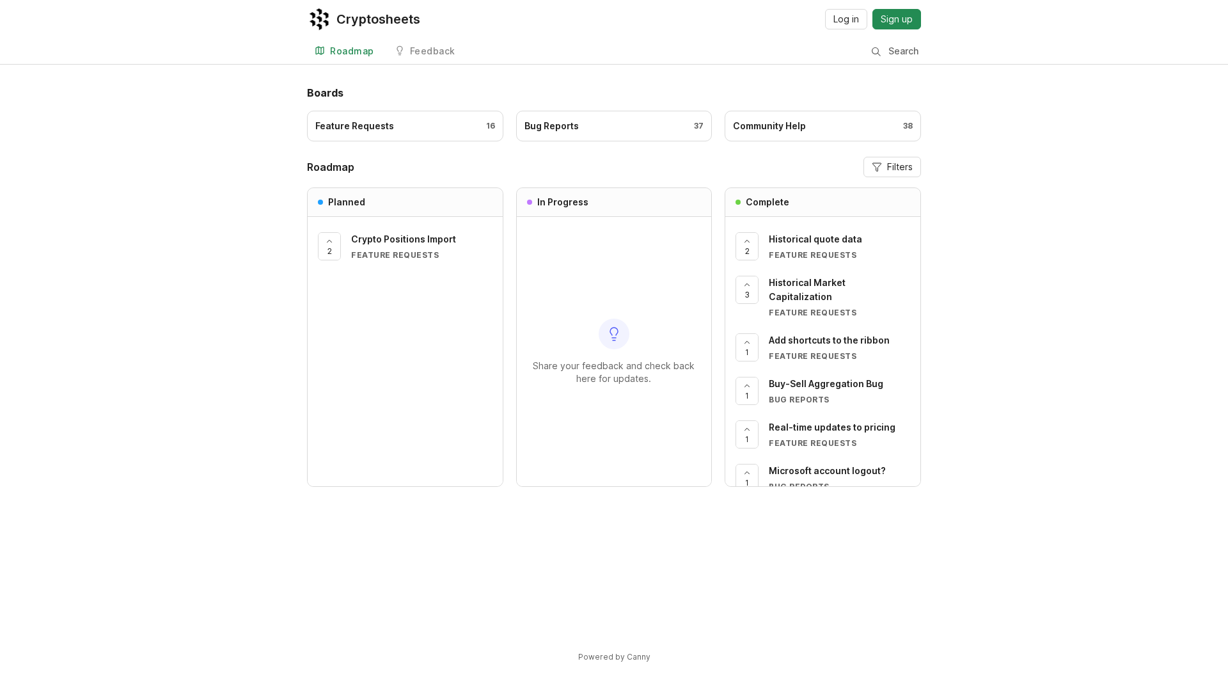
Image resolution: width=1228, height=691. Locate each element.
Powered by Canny (614, 657)
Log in (846, 18)
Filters (900, 166)
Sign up (897, 18)
